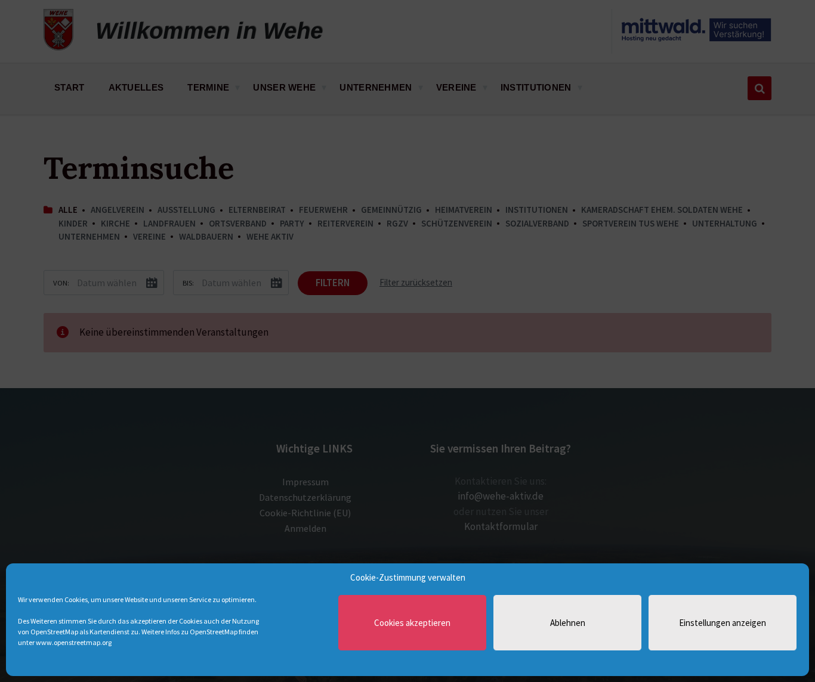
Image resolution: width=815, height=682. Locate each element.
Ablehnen (567, 622)
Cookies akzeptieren (412, 622)
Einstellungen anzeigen (722, 622)
